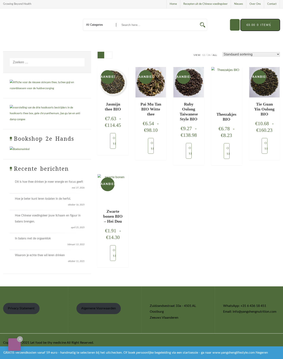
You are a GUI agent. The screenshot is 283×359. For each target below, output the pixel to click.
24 (208, 55)
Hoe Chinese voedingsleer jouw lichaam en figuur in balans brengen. (48, 218)
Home (173, 4)
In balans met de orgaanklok (33, 238)
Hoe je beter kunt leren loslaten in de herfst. (43, 198)
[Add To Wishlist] (108, 141)
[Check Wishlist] (235, 25)
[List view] (108, 55)
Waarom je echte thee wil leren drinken (40, 255)
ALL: (215, 55)
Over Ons (255, 4)
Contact (272, 4)
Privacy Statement (21, 308)
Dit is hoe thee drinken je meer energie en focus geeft (49, 181)
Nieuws (238, 4)
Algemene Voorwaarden (98, 308)
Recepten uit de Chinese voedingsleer (205, 4)
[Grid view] (100, 55)
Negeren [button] (262, 352)
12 (203, 55)
